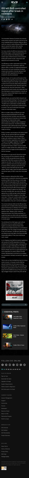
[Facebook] (2, 365)
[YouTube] (10, 365)
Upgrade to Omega (6, 381)
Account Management (6, 398)
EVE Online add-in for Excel (8, 389)
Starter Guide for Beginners (8, 386)
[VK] (24, 365)
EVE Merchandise (5, 432)
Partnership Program (6, 416)
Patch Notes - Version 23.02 (18, 335)
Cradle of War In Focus (18, 345)
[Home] (14, 3)
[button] (27, 2)
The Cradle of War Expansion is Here (17, 317)
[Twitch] (13, 365)
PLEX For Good (5, 418)
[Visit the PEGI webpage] (3, 468)
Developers (4, 408)
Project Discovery (5, 435)
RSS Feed (3, 454)
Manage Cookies (5, 456)
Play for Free (4, 376)
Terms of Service (5, 448)
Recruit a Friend (5, 411)
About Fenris (4, 446)
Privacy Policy (4, 451)
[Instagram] (21, 365)
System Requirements (6, 384)
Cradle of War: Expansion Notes (19, 326)
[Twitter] (6, 365)
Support (3, 400)
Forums (3, 405)
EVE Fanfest (4, 430)
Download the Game (6, 378)
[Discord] (17, 365)
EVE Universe (4, 427)
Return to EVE (4, 413)
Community (4, 403)
